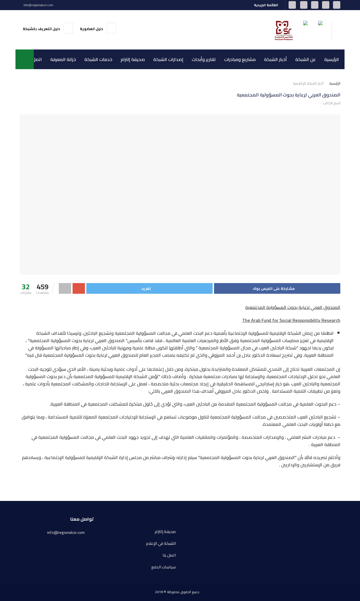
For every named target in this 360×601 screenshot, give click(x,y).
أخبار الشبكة (275, 59)
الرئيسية (331, 59)
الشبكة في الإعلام (161, 543)
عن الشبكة (305, 59)
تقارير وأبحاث (204, 59)
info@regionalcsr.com (38, 5)
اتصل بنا (34, 59)
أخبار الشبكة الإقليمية (308, 83)
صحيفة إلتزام (133, 59)
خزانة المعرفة (63, 59)
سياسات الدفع (163, 567)
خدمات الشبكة (98, 59)
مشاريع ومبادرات (240, 59)
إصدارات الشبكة (168, 59)
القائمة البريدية (266, 5)
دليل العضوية (92, 28)
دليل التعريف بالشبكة (42, 28)
